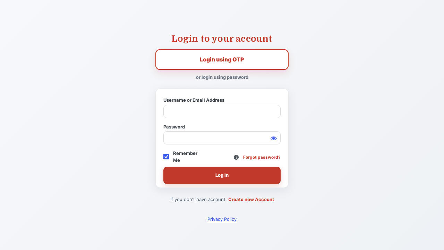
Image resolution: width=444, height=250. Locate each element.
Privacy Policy (222, 219)
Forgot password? (262, 157)
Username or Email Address (193, 100)
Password (174, 127)
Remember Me (185, 156)
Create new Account (251, 199)
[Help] (236, 157)
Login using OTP (222, 59)
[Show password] (274, 138)
